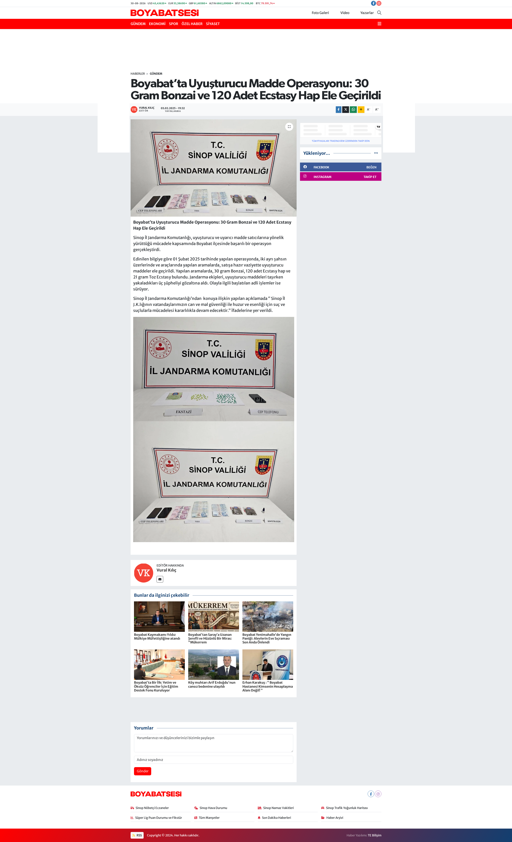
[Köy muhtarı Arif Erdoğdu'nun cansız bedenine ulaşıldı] (213, 664)
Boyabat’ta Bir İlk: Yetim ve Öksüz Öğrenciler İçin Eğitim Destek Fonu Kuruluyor (156, 686)
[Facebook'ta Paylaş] (338, 109)
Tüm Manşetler (209, 818)
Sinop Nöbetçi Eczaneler (152, 808)
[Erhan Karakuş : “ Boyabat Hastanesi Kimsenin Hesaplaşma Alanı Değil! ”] (267, 664)
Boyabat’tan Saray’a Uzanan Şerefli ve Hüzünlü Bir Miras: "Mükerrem (210, 638)
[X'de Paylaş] (345, 109)
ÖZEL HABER (192, 24)
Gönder (143, 771)
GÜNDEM (138, 24)
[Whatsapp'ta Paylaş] (353, 109)
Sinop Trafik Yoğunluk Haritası (347, 808)
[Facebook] (371, 794)
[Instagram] (378, 794)
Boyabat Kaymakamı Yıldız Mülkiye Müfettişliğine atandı (157, 636)
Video (344, 13)
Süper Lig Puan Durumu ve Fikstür (158, 818)
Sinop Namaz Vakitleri (278, 808)
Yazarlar (367, 13)
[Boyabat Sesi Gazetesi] (165, 12)
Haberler (138, 73)
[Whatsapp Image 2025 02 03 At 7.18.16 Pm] (213, 481)
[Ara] (379, 13)
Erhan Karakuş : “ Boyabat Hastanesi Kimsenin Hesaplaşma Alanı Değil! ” (267, 686)
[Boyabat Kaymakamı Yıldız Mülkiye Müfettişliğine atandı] (159, 616)
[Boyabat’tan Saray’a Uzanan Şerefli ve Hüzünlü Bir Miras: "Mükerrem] (213, 616)
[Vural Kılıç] (143, 573)
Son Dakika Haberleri (276, 818)
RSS (139, 835)
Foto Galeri (320, 13)
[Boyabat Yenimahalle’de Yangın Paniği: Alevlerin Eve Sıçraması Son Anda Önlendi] (267, 616)
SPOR (173, 24)
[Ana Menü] (379, 24)
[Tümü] (376, 153)
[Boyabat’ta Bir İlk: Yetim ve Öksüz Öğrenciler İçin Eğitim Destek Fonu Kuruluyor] (159, 664)
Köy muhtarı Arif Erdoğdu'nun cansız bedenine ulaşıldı (211, 684)
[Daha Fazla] (361, 109)
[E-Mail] (160, 579)
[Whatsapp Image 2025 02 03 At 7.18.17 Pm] (213, 368)
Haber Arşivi (334, 818)
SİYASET (213, 24)
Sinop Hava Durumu (213, 808)
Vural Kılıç (166, 570)
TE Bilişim (374, 835)
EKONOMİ (157, 24)
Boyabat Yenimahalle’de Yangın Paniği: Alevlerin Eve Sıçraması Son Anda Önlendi (266, 638)
